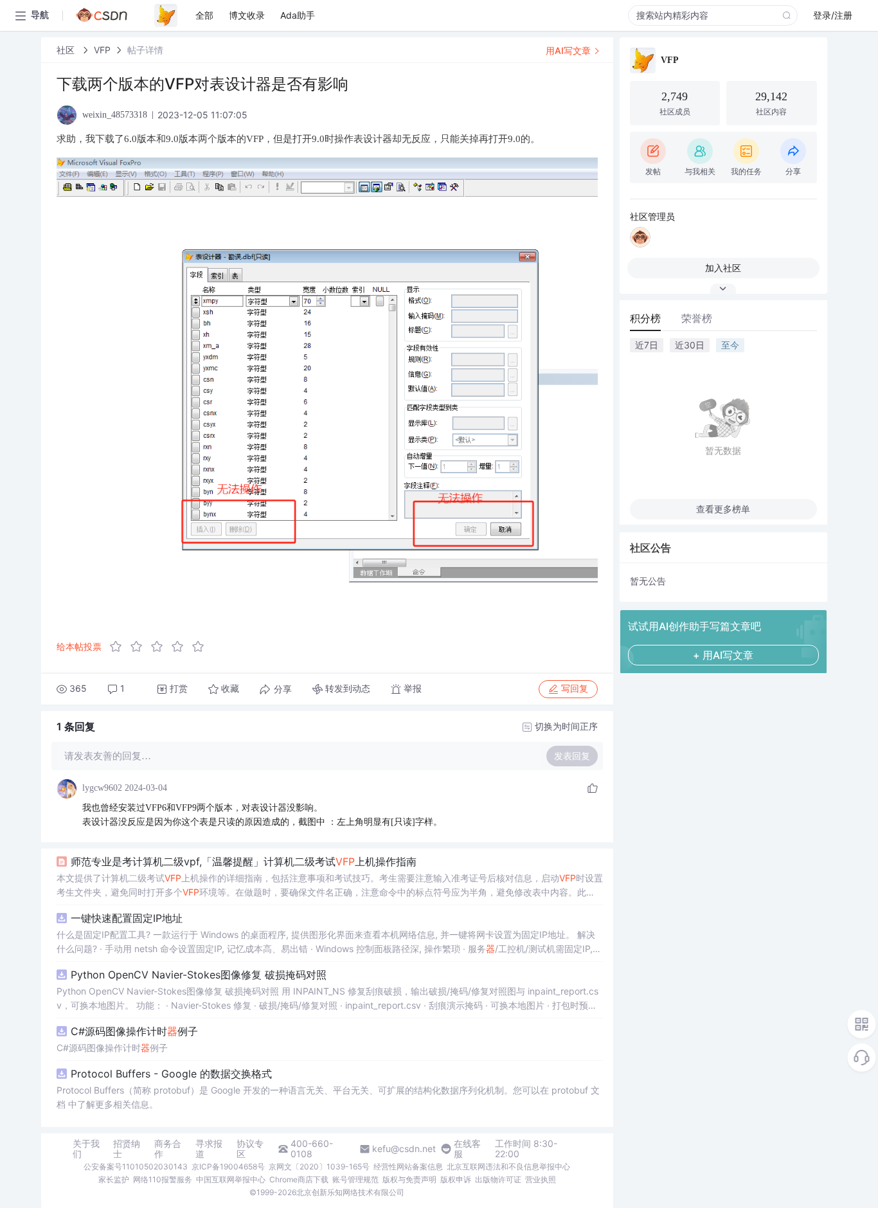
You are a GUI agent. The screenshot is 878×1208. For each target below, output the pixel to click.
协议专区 (250, 1149)
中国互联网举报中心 (230, 1179)
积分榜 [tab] (645, 318)
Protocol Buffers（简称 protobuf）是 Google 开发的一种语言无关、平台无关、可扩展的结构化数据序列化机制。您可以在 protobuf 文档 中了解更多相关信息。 (328, 1097)
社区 (67, 49)
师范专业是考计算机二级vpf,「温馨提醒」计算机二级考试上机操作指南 (244, 861)
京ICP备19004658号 (228, 1166)
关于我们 (86, 1149)
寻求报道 (208, 1149)
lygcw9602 (102, 788)
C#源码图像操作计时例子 (134, 1031)
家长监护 (113, 1179)
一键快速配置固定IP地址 (127, 918)
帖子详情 (145, 49)
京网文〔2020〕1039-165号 (319, 1166)
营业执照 (540, 1179)
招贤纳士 (126, 1149)
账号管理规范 (355, 1179)
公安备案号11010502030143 (136, 1166)
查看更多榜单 (723, 508)
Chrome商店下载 (298, 1179)
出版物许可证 (498, 1179)
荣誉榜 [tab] (696, 318)
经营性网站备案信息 (408, 1166)
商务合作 (167, 1149)
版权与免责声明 (409, 1179)
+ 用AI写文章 (723, 655)
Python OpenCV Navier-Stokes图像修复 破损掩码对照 (199, 974)
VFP (102, 49)
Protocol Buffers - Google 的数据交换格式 (171, 1073)
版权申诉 (455, 1179)
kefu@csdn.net (404, 1149)
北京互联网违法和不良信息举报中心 (508, 1166)
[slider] (160, 646)
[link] (67, 49)
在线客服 (467, 1149)
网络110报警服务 (162, 1179)
